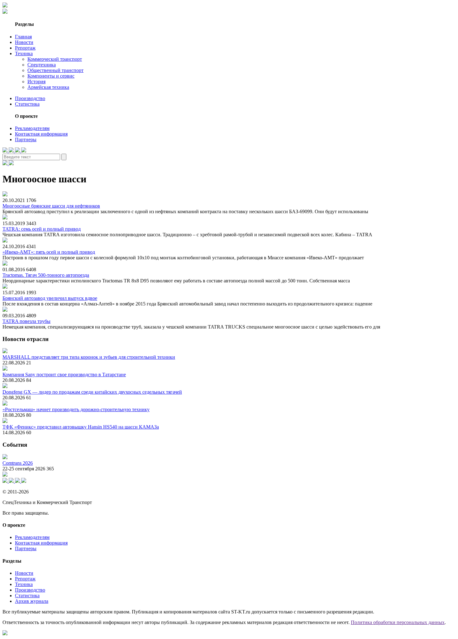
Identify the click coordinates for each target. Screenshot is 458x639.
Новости (24, 42)
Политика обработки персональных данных (398, 622)
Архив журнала (31, 601)
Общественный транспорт (55, 70)
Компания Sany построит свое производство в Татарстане (64, 374)
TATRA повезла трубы (26, 321)
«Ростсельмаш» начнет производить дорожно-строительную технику (76, 409)
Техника (24, 53)
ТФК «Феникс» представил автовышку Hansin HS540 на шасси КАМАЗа (80, 427)
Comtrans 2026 (17, 463)
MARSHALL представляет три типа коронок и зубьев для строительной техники (88, 357)
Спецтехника (41, 64)
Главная (23, 36)
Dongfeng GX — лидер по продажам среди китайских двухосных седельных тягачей (92, 392)
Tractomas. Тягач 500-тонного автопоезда (45, 275)
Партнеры (25, 139)
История (36, 81)
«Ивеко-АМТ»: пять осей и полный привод (48, 252)
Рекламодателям (32, 128)
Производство (30, 98)
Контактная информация (41, 134)
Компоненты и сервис (50, 76)
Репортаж (25, 47)
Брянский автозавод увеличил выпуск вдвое (49, 298)
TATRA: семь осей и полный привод (41, 229)
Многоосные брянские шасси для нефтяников (51, 206)
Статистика (27, 104)
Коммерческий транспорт (54, 59)
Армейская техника (48, 87)
